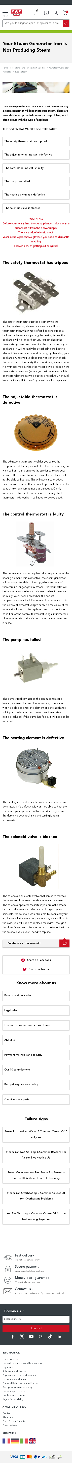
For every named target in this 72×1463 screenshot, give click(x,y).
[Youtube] (31, 1338)
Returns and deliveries (17, 995)
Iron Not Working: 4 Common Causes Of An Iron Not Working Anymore (36, 1216)
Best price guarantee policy (21, 1084)
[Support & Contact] (46, 13)
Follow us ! (14, 1311)
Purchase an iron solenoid (24, 943)
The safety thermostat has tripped (25, 141)
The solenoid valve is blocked (22, 208)
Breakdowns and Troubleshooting (25, 68)
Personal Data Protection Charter (21, 1383)
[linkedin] (59, 1338)
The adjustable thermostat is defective (28, 155)
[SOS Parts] (16, 13)
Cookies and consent (14, 1395)
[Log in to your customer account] (56, 13)
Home (5, 68)
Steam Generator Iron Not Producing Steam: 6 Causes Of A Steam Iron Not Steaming (36, 1175)
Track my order (11, 1359)
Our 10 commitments (17, 1069)
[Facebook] (12, 1338)
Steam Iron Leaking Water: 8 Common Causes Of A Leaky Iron (36, 1134)
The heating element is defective (24, 195)
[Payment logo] (36, 1457)
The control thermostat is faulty (24, 168)
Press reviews (10, 1425)
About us (9, 1040)
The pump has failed (17, 181)
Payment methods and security (23, 1055)
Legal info (10, 1010)
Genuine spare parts (16, 1099)
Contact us (9, 1413)
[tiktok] (50, 1338)
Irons (44, 68)
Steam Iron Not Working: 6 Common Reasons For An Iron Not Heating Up (36, 1155)
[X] (22, 1338)
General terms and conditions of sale (27, 1025)
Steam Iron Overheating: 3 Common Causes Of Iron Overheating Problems (36, 1196)
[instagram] (41, 1338)
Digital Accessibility (13, 1399)
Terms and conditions (14, 1379)
